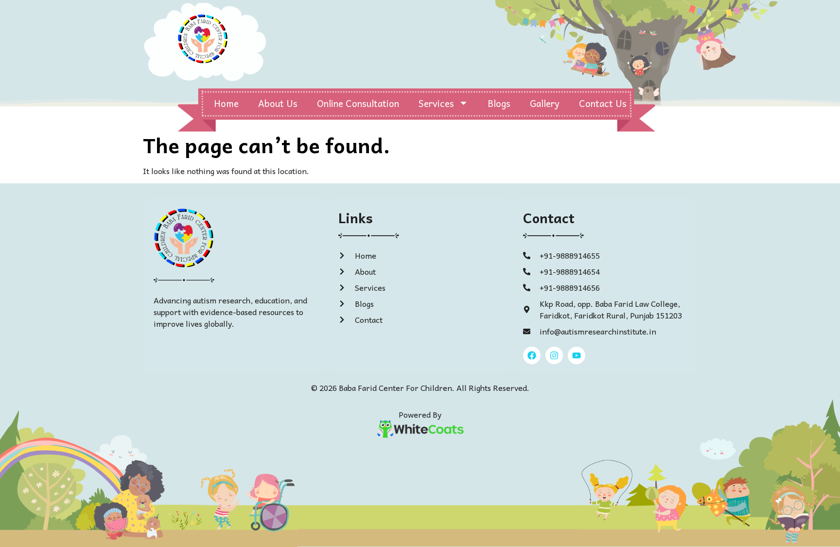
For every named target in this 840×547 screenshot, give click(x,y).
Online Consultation (358, 103)
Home (226, 103)
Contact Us (603, 103)
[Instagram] (554, 355)
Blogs (499, 103)
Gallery (545, 103)
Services (436, 103)
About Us (278, 103)
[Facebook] (532, 355)
